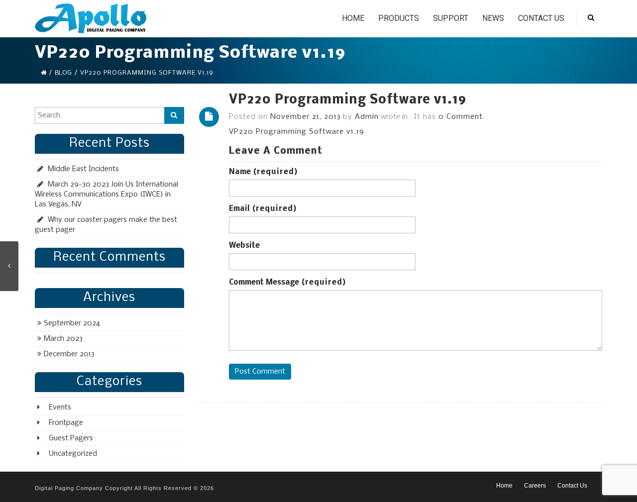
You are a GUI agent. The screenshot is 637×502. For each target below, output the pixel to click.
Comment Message (287, 283)
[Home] (43, 73)
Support (450, 18)
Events (60, 407)
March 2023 (63, 339)
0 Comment (460, 117)
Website (244, 246)
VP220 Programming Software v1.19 (347, 100)
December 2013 (69, 354)
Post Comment (260, 372)
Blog (63, 73)
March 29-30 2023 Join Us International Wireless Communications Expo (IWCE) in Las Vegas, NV (106, 194)
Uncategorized (73, 454)
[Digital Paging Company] (90, 18)
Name (263, 172)
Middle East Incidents (83, 169)
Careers (535, 485)
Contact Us (541, 18)
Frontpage (66, 423)
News (493, 18)
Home (353, 18)
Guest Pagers (71, 438)
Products (398, 18)
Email (263, 209)
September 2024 (72, 323)
